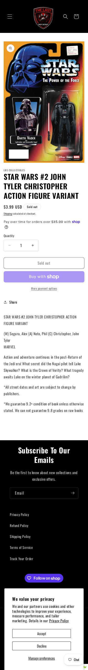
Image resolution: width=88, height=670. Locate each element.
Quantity (9, 235)
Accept (41, 633)
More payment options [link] (44, 288)
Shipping (8, 213)
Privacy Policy (59, 620)
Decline (41, 646)
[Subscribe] (72, 493)
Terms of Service (21, 547)
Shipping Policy (20, 536)
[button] (9, 16)
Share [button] (13, 302)
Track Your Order (21, 558)
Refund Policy (19, 525)
